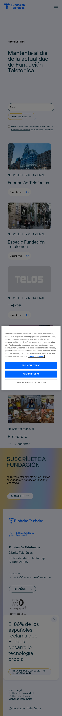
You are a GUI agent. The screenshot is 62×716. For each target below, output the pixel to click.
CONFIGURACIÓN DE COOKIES (31, 382)
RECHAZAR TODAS (31, 365)
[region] (30, 358)
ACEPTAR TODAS (31, 374)
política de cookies (36, 356)
